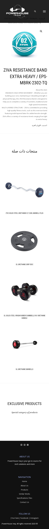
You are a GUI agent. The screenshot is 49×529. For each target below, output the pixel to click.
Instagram (34, 518)
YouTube (15, 518)
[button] (41, 31)
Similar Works (24, 494)
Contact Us (24, 502)
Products (24, 490)
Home (24, 481)
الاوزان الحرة (36, 125)
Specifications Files (24, 498)
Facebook (24, 518)
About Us (24, 485)
